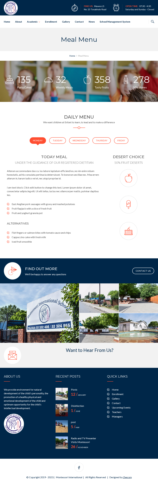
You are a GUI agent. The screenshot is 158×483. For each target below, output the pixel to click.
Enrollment (51, 21)
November (79, 447)
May (75, 427)
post (73, 422)
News (92, 21)
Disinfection (77, 405)
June (75, 411)
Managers (117, 416)
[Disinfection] (62, 410)
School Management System (115, 21)
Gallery (66, 21)
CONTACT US (143, 270)
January (78, 395)
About (18, 21)
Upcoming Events (121, 407)
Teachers (116, 411)
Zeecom (127, 477)
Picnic (74, 389)
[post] (62, 426)
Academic (32, 21)
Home (7, 21)
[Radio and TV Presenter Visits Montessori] (62, 442)
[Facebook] (79, 467)
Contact (79, 21)
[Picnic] (62, 394)
